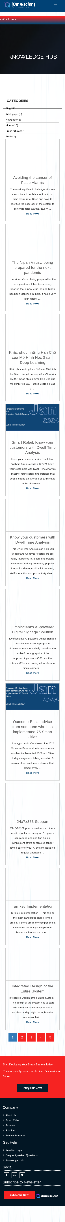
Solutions (10, 1130)
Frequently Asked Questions (21, 1155)
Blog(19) (10, 108)
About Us (10, 1115)
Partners (10, 1125)
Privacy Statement (15, 1135)
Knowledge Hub (14, 1160)
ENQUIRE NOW (32, 1088)
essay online (10, 84)
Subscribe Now (19, 1194)
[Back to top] (58, 1206)
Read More (32, 213)
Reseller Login (13, 1150)
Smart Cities (12, 1120)
